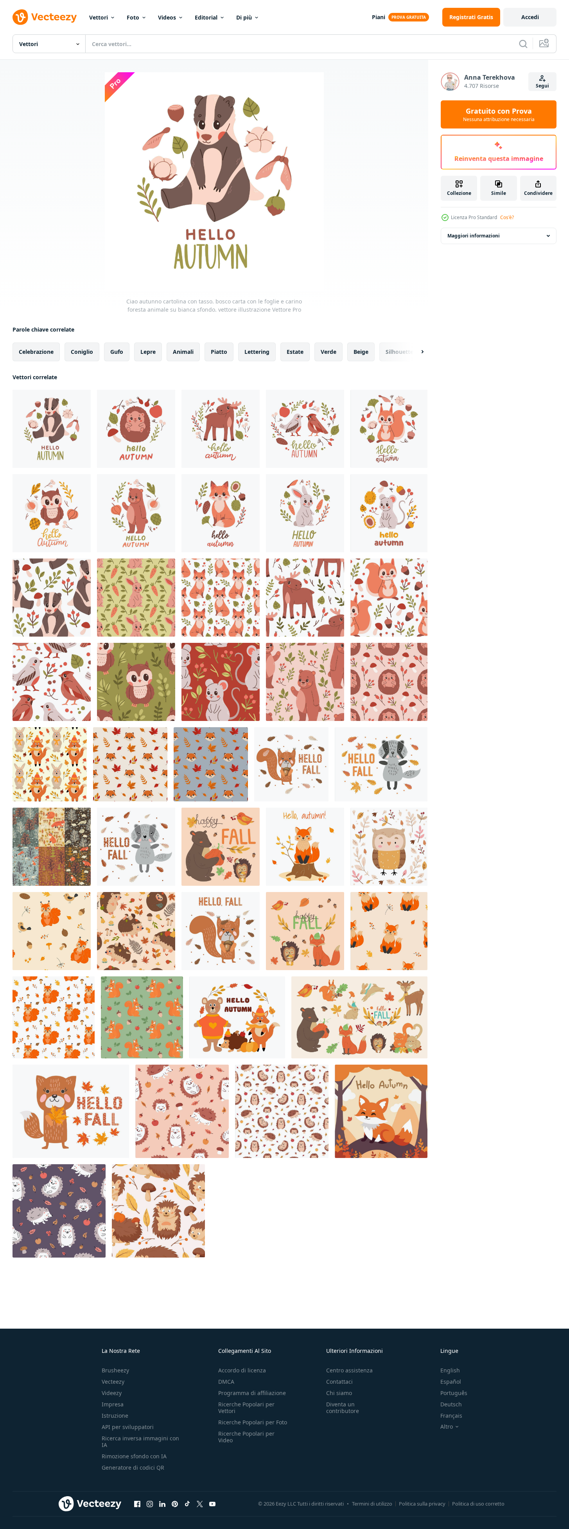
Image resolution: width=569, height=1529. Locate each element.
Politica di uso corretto (478, 1503)
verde (328, 351)
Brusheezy (115, 1370)
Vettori (98, 17)
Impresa (113, 1404)
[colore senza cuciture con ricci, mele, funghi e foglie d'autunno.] (182, 1111)
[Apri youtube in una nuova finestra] (212, 1503)
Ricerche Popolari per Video (246, 1437)
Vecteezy (113, 1381)
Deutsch (451, 1404)
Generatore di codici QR (133, 1467)
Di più (244, 17)
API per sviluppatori (128, 1427)
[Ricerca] (523, 43)
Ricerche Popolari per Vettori (246, 1408)
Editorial (206, 17)
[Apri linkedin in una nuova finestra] (162, 1503)
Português (453, 1393)
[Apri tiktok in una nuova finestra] (187, 1503)
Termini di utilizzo (372, 1503)
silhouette (399, 351)
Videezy (112, 1393)
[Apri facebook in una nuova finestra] (137, 1503)
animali (183, 351)
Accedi (530, 17)
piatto (219, 351)
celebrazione (36, 351)
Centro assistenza (349, 1370)
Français (451, 1415)
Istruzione (115, 1415)
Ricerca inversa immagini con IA (140, 1441)
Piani (378, 17)
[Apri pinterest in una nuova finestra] (175, 1503)
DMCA (226, 1381)
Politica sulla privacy (422, 1503)
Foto (133, 17)
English (450, 1370)
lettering (256, 351)
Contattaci (339, 1381)
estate (295, 351)
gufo (116, 351)
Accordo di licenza (242, 1370)
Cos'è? (507, 217)
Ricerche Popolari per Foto (252, 1422)
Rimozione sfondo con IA (134, 1456)
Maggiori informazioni (473, 235)
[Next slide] (415, 352)
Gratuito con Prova (499, 114)
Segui (542, 85)
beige (361, 351)
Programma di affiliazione (252, 1393)
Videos (167, 17)
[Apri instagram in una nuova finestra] (150, 1503)
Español (450, 1381)
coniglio (82, 351)
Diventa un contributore (342, 1408)
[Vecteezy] (45, 17)
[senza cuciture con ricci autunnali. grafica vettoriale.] (136, 931)
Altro (446, 1427)
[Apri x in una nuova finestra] (200, 1503)
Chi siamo (339, 1393)
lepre (148, 351)
